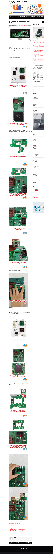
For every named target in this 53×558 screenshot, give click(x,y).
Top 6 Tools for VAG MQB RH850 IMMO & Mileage (14, 543)
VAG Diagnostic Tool (35, 111)
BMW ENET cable (35, 182)
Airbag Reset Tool (35, 97)
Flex (33, 138)
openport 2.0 (34, 180)
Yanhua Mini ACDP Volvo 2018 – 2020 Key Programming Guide (17, 529)
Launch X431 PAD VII (35, 161)
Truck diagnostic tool (35, 110)
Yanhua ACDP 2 (38, 16)
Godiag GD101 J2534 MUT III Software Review (38, 67)
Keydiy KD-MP (34, 140)
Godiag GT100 (34, 174)
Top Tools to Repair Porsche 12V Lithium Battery (38, 45)
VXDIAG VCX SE (35, 175)
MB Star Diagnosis (35, 104)
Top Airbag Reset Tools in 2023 (36, 56)
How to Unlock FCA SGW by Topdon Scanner (38, 55)
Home (10, 16)
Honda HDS (34, 167)
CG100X (34, 134)
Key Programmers (28, 16)
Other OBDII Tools (35, 109)
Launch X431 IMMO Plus (36, 154)
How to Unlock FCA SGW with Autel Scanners (38, 59)
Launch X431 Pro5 (35, 159)
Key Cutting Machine (33, 16)
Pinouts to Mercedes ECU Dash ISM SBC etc (38, 54)
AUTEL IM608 (34, 148)
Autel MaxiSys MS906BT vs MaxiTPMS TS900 (38, 68)
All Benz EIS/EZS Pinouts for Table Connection (38, 50)
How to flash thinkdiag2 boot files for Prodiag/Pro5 (38, 46)
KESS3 (34, 146)
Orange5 (34, 181)
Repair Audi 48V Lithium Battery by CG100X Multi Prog (26, 543)
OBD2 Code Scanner (35, 105)
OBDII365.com (34, 194)
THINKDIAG (34, 145)
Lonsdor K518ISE (35, 155)
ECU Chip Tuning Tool (17, 16)
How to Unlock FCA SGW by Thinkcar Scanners (38, 60)
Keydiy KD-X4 (34, 139)
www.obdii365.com (11, 527)
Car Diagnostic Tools (22, 16)
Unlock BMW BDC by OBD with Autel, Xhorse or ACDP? (16, 530)
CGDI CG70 (34, 147)
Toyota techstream (35, 153)
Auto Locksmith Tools (35, 98)
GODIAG (12, 16)
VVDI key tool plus (35, 160)
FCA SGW (42, 16)
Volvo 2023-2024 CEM (23, 25)
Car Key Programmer (35, 103)
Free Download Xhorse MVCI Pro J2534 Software (38, 42)
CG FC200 (36, 146)
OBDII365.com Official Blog (18, 2)
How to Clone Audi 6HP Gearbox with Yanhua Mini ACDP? (17, 531)
